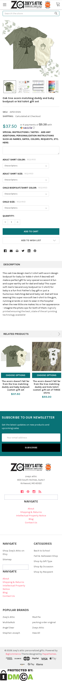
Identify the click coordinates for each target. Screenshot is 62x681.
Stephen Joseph (11, 633)
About (31, 508)
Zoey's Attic (9, 617)
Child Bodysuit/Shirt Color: (25, 187)
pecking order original (44, 622)
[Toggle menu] (4, 4)
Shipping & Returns (31, 512)
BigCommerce (13, 654)
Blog (31, 519)
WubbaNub (9, 622)
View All (36, 633)
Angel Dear (8, 627)
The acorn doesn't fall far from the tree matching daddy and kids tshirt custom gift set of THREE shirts (47, 387)
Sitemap (7, 559)
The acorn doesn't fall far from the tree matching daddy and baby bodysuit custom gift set (15, 385)
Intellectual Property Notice (31, 515)
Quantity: (8, 215)
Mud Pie (36, 617)
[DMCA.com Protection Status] (16, 674)
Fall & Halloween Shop (46, 556)
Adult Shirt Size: (18, 173)
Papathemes (49, 654)
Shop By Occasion (43, 566)
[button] (39, 126)
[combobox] (31, 13)
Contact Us (31, 522)
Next (58, 334)
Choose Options (15, 375)
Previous (51, 334)
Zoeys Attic (38, 627)
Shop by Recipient (43, 571)
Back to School (42, 550)
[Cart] (59, 4)
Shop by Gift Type (43, 561)
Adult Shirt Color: (19, 159)
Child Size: (14, 201)
